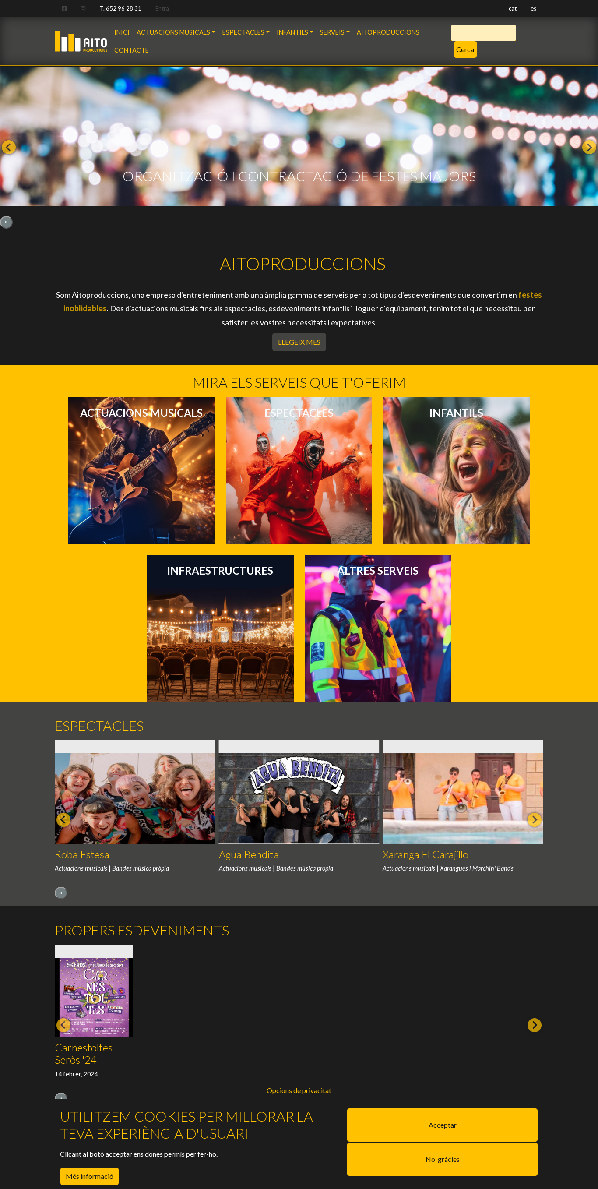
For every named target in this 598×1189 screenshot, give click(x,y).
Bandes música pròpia (140, 868)
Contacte (131, 50)
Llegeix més (302, 341)
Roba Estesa (82, 854)
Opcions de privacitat (299, 1090)
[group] (299, 141)
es (533, 8)
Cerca (465, 49)
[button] (94, 1031)
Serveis (332, 32)
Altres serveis (378, 570)
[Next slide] (535, 820)
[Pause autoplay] (6, 222)
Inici (122, 32)
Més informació (89, 1176)
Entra (162, 8)
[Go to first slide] (589, 147)
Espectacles (243, 32)
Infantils (292, 32)
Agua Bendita (249, 854)
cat (513, 8)
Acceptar (443, 1125)
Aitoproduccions (388, 32)
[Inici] (81, 38)
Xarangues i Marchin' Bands (477, 868)
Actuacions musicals (173, 32)
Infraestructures (220, 570)
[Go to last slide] (63, 820)
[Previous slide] (9, 147)
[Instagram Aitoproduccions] (83, 8)
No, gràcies (443, 1159)
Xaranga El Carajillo (425, 854)
